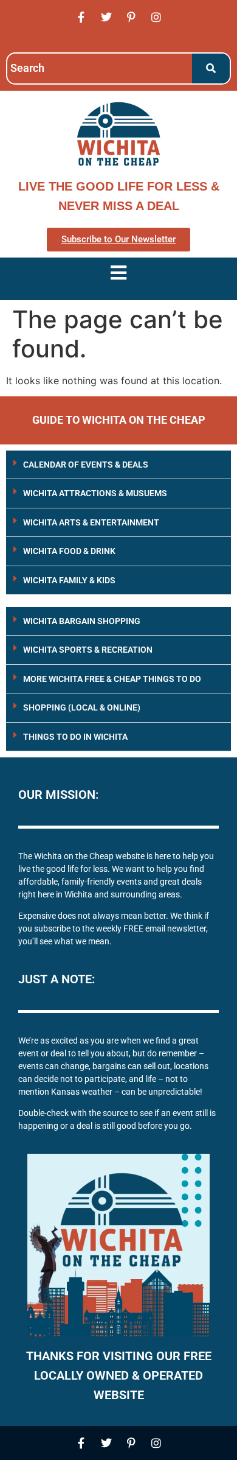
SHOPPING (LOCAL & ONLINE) (81, 707)
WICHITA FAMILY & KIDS (69, 580)
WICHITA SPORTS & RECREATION (88, 650)
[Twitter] (106, 17)
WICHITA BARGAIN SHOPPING (81, 621)
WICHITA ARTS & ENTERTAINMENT (91, 522)
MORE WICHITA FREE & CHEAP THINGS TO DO (112, 679)
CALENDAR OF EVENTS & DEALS (85, 464)
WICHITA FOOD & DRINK (69, 551)
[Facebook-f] (81, 17)
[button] (118, 465)
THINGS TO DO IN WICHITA (75, 737)
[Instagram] (156, 17)
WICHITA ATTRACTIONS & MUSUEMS (95, 493)
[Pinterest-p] (131, 17)
